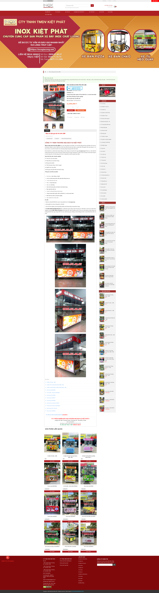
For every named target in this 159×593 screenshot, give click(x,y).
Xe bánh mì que (104, 115)
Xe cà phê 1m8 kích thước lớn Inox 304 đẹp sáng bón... (109, 284)
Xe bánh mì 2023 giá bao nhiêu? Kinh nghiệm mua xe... (110, 208)
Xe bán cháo (103, 178)
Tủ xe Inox (103, 103)
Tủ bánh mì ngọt (104, 136)
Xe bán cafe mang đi (105, 118)
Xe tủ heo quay (104, 163)
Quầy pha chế (104, 184)
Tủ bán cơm (103, 157)
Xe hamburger (104, 190)
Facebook (70, 117)
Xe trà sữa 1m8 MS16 (51, 400)
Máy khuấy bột (104, 127)
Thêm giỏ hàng (80, 110)
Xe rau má (103, 187)
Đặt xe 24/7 (155, 0)
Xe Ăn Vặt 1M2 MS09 (109, 391)
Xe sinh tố (103, 151)
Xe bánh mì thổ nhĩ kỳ (105, 112)
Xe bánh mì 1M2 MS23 (109, 407)
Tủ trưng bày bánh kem (105, 124)
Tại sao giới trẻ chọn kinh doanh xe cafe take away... (110, 242)
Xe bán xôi (103, 169)
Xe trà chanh (103, 192)
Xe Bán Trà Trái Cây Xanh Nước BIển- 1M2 (55, 384)
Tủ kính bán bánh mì (105, 175)
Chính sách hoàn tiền (64, 565)
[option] (54, 106)
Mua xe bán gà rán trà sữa (66, 138)
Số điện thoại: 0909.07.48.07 (49, 581)
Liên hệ (114, 0)
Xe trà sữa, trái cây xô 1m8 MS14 (53, 405)
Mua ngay (71, 110)
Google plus (76, 117)
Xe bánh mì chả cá (105, 106)
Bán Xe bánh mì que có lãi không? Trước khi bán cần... (110, 259)
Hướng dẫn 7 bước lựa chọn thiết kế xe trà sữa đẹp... (109, 250)
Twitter (83, 117)
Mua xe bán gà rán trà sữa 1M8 (54, 71)
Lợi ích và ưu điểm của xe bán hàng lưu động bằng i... (109, 216)
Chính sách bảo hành (64, 563)
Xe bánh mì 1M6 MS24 (109, 399)
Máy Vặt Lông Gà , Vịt (105, 121)
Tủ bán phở (103, 160)
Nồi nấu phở (103, 133)
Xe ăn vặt (103, 166)
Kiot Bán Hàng (104, 145)
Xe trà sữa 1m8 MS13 (51, 410)
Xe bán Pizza (103, 172)
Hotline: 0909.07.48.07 (74, 113)
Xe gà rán (57, 138)
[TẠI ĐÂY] (65, 414)
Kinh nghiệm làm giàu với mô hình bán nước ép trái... (110, 233)
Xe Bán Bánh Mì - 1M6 (109, 310)
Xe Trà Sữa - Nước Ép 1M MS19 (53, 392)
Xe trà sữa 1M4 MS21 (51, 390)
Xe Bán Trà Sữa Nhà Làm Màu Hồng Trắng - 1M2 (56, 387)
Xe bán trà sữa (49, 138)
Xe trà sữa (80, 565)
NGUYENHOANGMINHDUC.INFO (77, 591)
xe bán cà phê (104, 198)
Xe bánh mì (103, 109)
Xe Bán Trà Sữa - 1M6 (51, 382)
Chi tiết (47, 130)
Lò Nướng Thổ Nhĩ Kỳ (105, 142)
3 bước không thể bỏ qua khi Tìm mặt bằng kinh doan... (110, 225)
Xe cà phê (103, 195)
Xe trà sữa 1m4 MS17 (51, 397)
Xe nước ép (103, 154)
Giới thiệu (104, 0)
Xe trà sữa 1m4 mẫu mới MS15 (53, 403)
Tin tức (110, 0)
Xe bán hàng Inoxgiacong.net (53, 208)
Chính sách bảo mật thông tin (65, 560)
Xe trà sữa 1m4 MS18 (51, 395)
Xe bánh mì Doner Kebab (106, 139)
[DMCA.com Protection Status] (47, 586)
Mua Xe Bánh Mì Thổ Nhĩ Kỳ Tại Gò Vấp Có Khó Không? (110, 267)
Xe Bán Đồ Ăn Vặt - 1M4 (110, 334)
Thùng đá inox (104, 181)
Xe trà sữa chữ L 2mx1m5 (52, 408)
